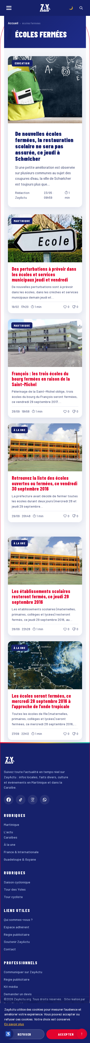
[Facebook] (8, 799)
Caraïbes (10, 837)
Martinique (11, 824)
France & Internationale (21, 852)
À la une (9, 844)
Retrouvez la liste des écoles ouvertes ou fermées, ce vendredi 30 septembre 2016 (44, 483)
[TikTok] (20, 799)
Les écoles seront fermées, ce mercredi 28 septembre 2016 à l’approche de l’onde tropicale (41, 701)
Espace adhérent (16, 927)
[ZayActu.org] (45, 8)
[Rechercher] (81, 8)
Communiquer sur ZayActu (23, 972)
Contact (10, 949)
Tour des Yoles (15, 889)
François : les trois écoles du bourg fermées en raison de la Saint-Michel (41, 379)
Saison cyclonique (17, 882)
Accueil (13, 23)
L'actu (8, 832)
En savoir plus (14, 1024)
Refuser (24, 1034)
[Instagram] (32, 799)
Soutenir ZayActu (17, 942)
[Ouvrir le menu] (9, 8)
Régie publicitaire (17, 934)
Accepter (66, 1034)
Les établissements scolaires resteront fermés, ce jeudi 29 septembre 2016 (41, 596)
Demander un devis (18, 994)
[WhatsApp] (44, 799)
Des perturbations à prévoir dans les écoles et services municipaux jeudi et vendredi (44, 274)
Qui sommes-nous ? (18, 919)
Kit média (11, 986)
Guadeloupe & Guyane (20, 859)
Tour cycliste (13, 897)
